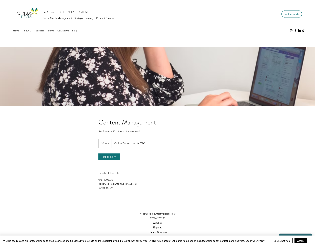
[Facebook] (295, 30)
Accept (300, 240)
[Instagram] (291, 30)
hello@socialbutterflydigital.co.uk (158, 213)
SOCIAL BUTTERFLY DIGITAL (66, 11)
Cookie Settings (281, 240)
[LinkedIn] (299, 30)
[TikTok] (303, 30)
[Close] (311, 240)
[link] (109, 156)
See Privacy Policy (254, 240)
